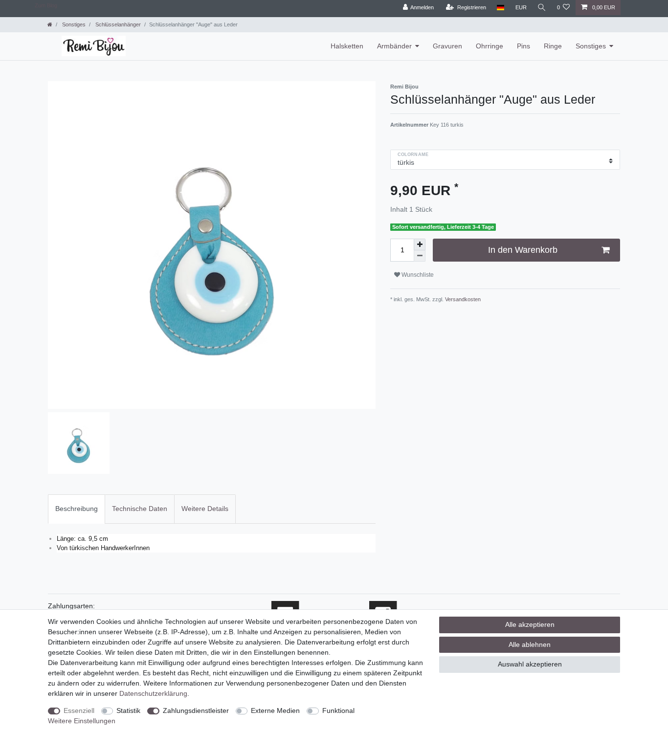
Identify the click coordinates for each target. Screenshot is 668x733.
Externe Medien (275, 710)
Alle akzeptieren (530, 624)
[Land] (500, 7)
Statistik (128, 710)
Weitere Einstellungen (81, 721)
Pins (523, 46)
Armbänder (394, 46)
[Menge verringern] (419, 256)
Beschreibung (76, 508)
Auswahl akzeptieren (530, 664)
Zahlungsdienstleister (196, 710)
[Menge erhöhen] (419, 244)
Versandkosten (462, 299)
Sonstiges (73, 24)
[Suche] (542, 7)
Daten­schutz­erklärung (153, 693)
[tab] (76, 508)
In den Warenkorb (522, 250)
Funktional (338, 710)
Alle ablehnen (530, 644)
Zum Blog (46, 5)
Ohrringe (489, 46)
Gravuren (447, 46)
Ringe (553, 46)
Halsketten (347, 46)
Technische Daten (139, 508)
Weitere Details (204, 508)
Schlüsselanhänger (117, 24)
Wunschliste (417, 274)
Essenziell (79, 710)
